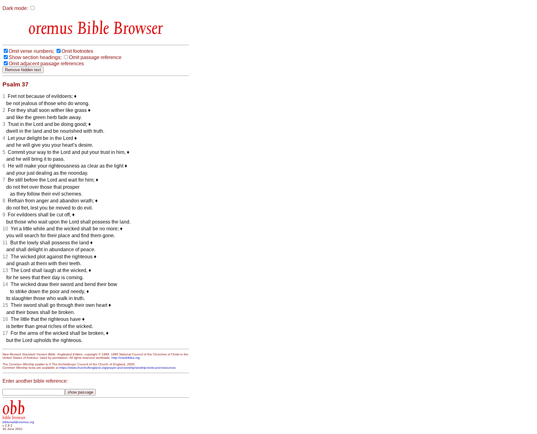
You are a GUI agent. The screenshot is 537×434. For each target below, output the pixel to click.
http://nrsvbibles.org (126, 357)
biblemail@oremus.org (18, 422)
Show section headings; (35, 57)
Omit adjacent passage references (46, 63)
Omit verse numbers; (31, 51)
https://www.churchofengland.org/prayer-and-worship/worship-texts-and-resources (117, 367)
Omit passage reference (95, 57)
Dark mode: (15, 8)
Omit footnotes (77, 51)
